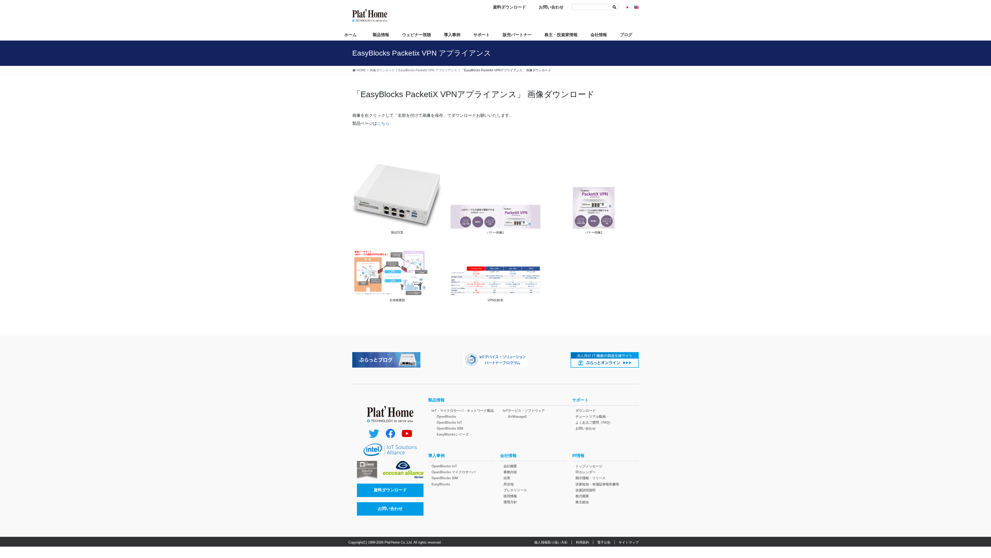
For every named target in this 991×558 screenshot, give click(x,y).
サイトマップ (629, 542)
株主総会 (582, 502)
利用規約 (582, 542)
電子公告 (604, 542)
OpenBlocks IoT (449, 422)
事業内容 (510, 472)
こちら (383, 123)
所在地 (509, 484)
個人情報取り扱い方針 (551, 542)
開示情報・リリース (591, 478)
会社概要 (510, 466)
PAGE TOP (965, 536)
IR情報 (578, 455)
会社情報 (508, 455)
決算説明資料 (586, 490)
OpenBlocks (446, 417)
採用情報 (510, 496)
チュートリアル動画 (591, 417)
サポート (580, 400)
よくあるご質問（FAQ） (594, 422)
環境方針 (510, 502)
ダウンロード (586, 411)
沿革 (507, 478)
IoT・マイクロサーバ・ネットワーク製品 (462, 411)
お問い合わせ (551, 7)
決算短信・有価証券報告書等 (597, 484)
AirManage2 (517, 417)
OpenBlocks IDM (450, 428)
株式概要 (582, 496)
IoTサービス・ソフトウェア (524, 411)
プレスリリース (515, 490)
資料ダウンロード (509, 7)
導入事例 (436, 455)
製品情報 (436, 400)
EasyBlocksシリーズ (453, 434)
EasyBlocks (440, 484)
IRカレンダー (586, 472)
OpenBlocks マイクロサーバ (453, 472)
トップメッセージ (589, 466)
